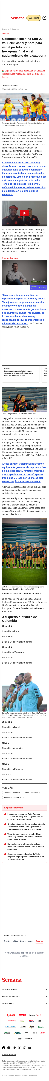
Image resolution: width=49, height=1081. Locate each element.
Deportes (15, 29)
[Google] (3, 1048)
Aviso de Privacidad (12, 1055)
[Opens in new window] (8, 1048)
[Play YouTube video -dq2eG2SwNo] (24, 213)
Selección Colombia (12, 793)
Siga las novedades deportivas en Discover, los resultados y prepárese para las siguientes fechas (23, 74)
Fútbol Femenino (31, 793)
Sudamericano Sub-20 (13, 797)
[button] (24, 213)
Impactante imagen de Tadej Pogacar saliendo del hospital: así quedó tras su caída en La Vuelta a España (18, 373)
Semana (5, 29)
